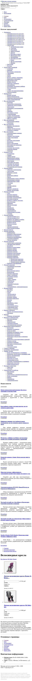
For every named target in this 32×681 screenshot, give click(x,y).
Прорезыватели (11, 210)
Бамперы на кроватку (13, 329)
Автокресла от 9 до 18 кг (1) (15, 41)
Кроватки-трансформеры (14, 263)
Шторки (13, 63)
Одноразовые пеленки (13, 159)
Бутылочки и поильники (14, 104)
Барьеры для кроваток (13, 126)
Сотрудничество (8, 20)
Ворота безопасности (13, 96)
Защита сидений (15, 51)
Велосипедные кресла (13, 270)
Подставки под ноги (13, 162)
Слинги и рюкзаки (9, 348)
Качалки (9, 300)
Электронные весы (12, 380)
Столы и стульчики (12, 308)
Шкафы (9, 187)
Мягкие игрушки (12, 205)
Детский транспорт (9, 265)
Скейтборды (10, 281)
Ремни (12, 60)
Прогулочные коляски (13, 228)
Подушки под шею (16, 58)
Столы (9, 184)
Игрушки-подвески (12, 199)
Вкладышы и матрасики (14, 71)
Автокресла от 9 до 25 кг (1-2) (15, 42)
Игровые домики (12, 297)
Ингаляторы (10, 371)
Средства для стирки (13, 165)
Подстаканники (11, 88)
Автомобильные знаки (17, 47)
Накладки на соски (12, 358)
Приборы (9, 111)
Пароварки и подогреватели (15, 108)
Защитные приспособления (15, 98)
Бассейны (10, 289)
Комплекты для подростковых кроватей (18, 339)
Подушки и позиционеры (14, 344)
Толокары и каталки (13, 284)
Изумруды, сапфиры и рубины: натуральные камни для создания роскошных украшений (14, 438)
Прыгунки (10, 367)
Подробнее (4, 401)
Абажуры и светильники (14, 169)
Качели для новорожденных (15, 311)
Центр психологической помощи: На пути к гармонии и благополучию (13, 390)
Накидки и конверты (13, 83)
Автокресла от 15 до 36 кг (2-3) (16, 39)
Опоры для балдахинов (13, 128)
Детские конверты (9, 231)
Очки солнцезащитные (13, 99)
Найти (2, 9)
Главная (6, 16)
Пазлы (9, 206)
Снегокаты (10, 282)
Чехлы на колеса (11, 92)
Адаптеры (13, 48)
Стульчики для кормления (11, 349)
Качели (9, 301)
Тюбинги (9, 285)
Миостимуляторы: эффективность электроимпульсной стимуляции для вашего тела (15, 473)
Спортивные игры (12, 307)
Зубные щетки (11, 156)
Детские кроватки (9, 241)
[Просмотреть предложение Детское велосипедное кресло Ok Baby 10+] (10, 602)
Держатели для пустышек (14, 105)
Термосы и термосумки (13, 117)
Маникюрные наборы (13, 158)
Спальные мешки (12, 346)
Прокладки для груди (13, 363)
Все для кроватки (9, 124)
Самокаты (10, 278)
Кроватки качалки (12, 251)
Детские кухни (11, 295)
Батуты (9, 291)
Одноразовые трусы (12, 360)
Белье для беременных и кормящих (17, 352)
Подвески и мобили (12, 130)
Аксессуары (10, 45)
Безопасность (7, 93)
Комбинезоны (11, 232)
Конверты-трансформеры (14, 237)
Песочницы (10, 304)
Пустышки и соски (12, 112)
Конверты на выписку (13, 235)
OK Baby (10, 559)
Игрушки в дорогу (16, 54)
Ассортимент (7, 19)
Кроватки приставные (13, 254)
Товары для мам (8, 351)
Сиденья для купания (13, 148)
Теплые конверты (12, 240)
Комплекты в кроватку (13, 335)
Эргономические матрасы (14, 325)
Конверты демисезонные (14, 234)
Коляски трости (11, 222)
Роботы (9, 377)
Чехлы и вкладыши (16, 61)
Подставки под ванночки (14, 145)
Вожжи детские (11, 95)
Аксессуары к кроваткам (14, 243)
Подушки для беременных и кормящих (18, 361)
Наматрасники (11, 322)
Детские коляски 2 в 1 (13, 216)
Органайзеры (14, 57)
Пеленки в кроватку (13, 342)
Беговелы (10, 269)
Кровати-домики (12, 248)
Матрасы (9, 320)
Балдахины (10, 327)
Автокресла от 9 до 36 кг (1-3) (15, 44)
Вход (5, 12)
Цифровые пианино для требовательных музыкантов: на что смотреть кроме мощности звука (15, 423)
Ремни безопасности (13, 364)
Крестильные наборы (13, 121)
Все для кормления (9, 101)
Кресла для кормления (13, 355)
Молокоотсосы (11, 357)
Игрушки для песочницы (14, 197)
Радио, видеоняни (12, 376)
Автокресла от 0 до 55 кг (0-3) (15, 38)
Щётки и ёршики (12, 118)
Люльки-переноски (12, 227)
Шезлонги (10, 313)
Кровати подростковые (13, 247)
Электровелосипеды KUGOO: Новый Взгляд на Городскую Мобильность (15, 488)
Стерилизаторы (11, 114)
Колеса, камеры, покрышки (15, 77)
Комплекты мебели (12, 175)
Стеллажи (10, 183)
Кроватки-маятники (12, 257)
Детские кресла (11, 294)
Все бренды (4, 559)
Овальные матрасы (12, 323)
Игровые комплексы (13, 196)
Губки (9, 139)
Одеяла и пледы (11, 341)
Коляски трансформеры (13, 221)
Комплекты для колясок (14, 79)
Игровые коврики (12, 194)
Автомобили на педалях (14, 266)
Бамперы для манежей (13, 316)
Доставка (6, 22)
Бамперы (9, 70)
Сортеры (9, 213)
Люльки (9, 225)
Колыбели (10, 246)
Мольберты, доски (12, 303)
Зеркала (13, 52)
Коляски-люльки (12, 224)
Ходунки (9, 368)
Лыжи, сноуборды (12, 275)
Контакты (6, 25)
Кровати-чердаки (12, 250)
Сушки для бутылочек (13, 115)
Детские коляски (8, 215)
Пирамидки (10, 207)
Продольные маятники (17, 260)
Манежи (6, 314)
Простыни (10, 345)
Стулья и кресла (11, 186)
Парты (9, 177)
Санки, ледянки (11, 279)
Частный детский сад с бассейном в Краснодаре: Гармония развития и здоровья (15, 503)
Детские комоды (8, 229)
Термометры (10, 379)
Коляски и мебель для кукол (15, 200)
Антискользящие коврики (14, 133)
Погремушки (11, 209)
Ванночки (10, 134)
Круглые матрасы (12, 319)
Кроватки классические (14, 253)
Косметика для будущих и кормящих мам (18, 354)
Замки (9, 74)
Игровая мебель (8, 288)
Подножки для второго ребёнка (16, 86)
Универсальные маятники (18, 262)
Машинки (10, 203)
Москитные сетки (16, 55)
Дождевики (14, 49)
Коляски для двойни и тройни (15, 219)
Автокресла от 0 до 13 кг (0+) (15, 33)
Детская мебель (8, 168)
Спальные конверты (13, 238)
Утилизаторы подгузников (14, 167)
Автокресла (7, 32)
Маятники (10, 127)
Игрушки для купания (13, 140)
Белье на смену (11, 330)
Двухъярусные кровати (13, 244)
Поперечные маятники (17, 259)
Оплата (6, 23)
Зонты (9, 76)
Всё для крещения (9, 120)
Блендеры (10, 102)
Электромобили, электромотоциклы (17, 287)
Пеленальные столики (13, 180)
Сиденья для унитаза (13, 164)
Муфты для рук (11, 82)
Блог (5, 17)
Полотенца (10, 123)
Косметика (10, 142)
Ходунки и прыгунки (10, 366)
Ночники (9, 373)
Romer (14, 559)
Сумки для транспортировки (15, 90)
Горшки (9, 155)
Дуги (8, 193)
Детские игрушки (9, 191)
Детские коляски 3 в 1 (13, 218)
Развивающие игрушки (13, 212)
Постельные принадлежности (12, 326)
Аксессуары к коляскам (10, 67)
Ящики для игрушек (13, 190)
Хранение (10, 150)
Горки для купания (12, 137)
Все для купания (8, 131)
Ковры (9, 174)
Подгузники (10, 161)
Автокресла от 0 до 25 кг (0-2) (15, 36)
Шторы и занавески (12, 188)
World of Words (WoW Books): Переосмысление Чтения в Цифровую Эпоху (14, 535)
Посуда (9, 109)
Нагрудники (10, 107)
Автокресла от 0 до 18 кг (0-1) (15, 35)
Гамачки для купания (13, 136)
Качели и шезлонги (9, 310)
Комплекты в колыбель (13, 333)
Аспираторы (10, 153)
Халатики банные (12, 149)
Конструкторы (11, 202)
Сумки (9, 89)
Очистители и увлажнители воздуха (17, 374)
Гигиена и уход (8, 152)
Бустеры (9, 66)
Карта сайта (7, 26)
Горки (9, 292)
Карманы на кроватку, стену (15, 332)
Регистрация (7, 13)
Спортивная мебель (12, 306)
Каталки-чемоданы (12, 273)
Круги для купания (12, 143)
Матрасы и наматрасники (11, 317)
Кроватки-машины (12, 256)
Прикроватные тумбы (13, 181)
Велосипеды (10, 272)
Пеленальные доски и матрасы (15, 178)
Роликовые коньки (12, 276)
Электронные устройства (11, 370)
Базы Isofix (10, 64)
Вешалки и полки (12, 172)
